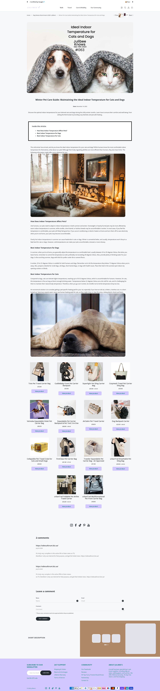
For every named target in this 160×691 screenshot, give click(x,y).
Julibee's (33, 688)
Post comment (43, 619)
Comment (38, 606)
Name (37, 598)
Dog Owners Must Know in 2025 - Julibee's (44, 15)
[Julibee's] (33, 7)
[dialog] (125, 8)
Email (82, 598)
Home (28, 15)
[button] (27, 2)
